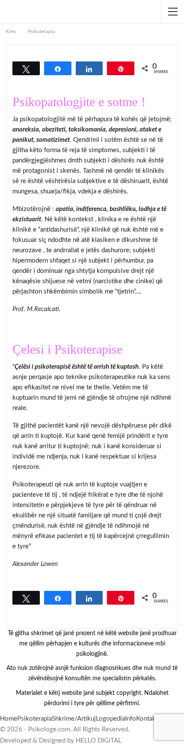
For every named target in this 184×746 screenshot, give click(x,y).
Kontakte (148, 718)
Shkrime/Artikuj (74, 718)
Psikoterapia (34, 718)
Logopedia (110, 718)
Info (130, 718)
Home (8, 718)
